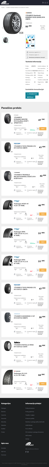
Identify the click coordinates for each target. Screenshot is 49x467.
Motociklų (3, 422)
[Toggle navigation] (47, 2)
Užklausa (30, 97)
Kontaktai (3, 448)
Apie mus (3, 451)
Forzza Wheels (28, 428)
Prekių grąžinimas (29, 411)
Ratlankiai (3, 425)
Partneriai (3, 455)
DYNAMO (16, 115)
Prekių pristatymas (30, 408)
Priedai (3, 432)
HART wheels (28, 435)
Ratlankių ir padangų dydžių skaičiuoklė (34, 422)
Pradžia (2, 7)
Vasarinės (3, 415)
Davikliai (3, 428)
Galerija (27, 439)
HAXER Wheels (28, 425)
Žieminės (3, 411)
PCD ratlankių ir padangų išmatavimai (34, 432)
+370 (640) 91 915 (32, 94)
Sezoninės (3, 418)
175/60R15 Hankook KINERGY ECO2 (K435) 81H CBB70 (17, 7)
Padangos (3, 408)
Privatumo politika (29, 418)
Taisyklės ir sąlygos (30, 415)
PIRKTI (42, 128)
